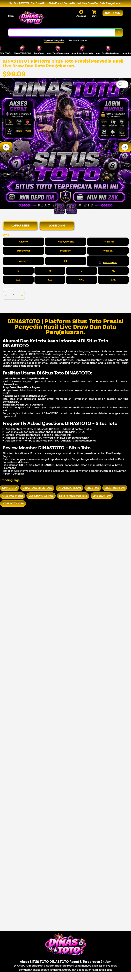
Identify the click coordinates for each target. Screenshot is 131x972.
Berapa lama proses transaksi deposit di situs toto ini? (38, 434)
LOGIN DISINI (57, 225)
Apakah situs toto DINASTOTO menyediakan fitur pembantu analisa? (47, 437)
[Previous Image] (6, 147)
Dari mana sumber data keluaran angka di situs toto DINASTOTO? (45, 431)
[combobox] (61, 32)
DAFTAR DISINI (20, 225)
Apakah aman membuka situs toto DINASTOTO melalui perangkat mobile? (50, 440)
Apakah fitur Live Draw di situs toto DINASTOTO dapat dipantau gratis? (48, 429)
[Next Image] (125, 147)
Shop (11, 15)
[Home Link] (31, 18)
